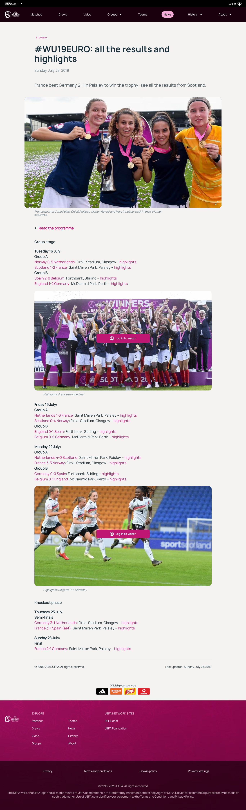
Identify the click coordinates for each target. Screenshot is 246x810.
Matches (37, 721)
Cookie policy (148, 771)
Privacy (47, 771)
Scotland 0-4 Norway (51, 420)
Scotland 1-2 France (50, 267)
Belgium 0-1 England (51, 479)
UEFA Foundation (116, 728)
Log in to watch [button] (125, 338)
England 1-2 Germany (51, 283)
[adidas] (102, 691)
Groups (36, 743)
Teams (72, 721)
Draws (36, 728)
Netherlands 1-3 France (53, 415)
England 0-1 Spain (49, 431)
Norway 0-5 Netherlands (54, 261)
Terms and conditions (98, 771)
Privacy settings (198, 771)
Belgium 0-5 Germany (52, 436)
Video (35, 736)
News (71, 728)
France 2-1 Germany (50, 648)
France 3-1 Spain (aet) (52, 628)
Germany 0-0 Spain (50, 473)
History (73, 736)
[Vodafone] (144, 691)
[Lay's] (130, 691)
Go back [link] (43, 37)
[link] (36, 14)
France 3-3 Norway (49, 462)
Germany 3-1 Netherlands (55, 622)
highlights (127, 261)
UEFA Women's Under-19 (11, 14)
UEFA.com (111, 721)
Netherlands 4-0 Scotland (55, 457)
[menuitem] (40, 14)
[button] (114, 14)
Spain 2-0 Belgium (49, 278)
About (72, 743)
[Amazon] (116, 691)
